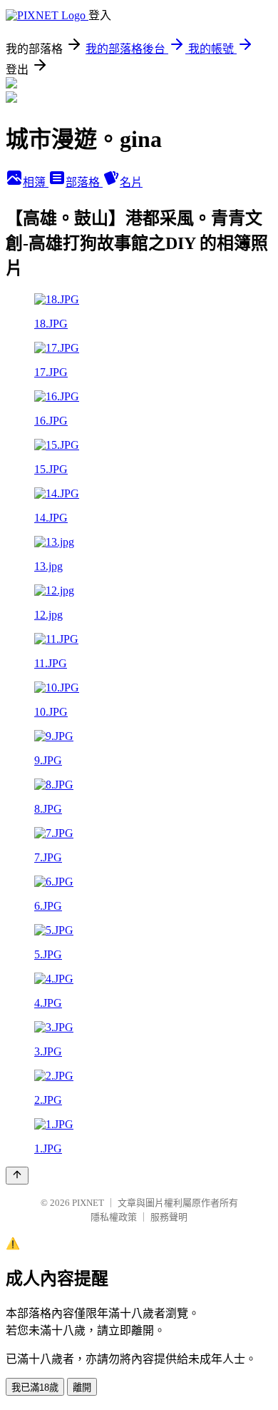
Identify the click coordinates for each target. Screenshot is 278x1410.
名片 (131, 182)
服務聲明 (168, 1217)
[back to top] (17, 1176)
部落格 (84, 182)
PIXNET (88, 1202)
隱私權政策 (114, 1217)
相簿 (35, 182)
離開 (82, 1387)
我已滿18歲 (34, 1387)
